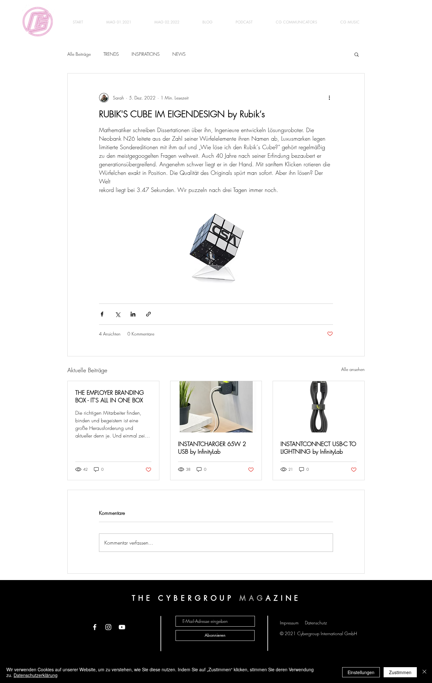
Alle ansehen (353, 369)
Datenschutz (316, 623)
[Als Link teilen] (148, 314)
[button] (357, 54)
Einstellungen (361, 672)
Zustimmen (400, 672)
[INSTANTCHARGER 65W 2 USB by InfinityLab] (216, 406)
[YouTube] (122, 627)
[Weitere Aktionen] (329, 97)
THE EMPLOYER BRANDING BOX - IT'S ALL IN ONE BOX (109, 396)
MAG (252, 598)
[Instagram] (108, 627)
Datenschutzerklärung (36, 675)
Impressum (289, 623)
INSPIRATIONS (146, 54)
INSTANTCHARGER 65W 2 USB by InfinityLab (212, 447)
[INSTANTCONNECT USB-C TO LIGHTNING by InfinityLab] (318, 406)
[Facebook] (95, 627)
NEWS (179, 54)
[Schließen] (424, 672)
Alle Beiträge (79, 54)
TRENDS (111, 54)
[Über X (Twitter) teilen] (117, 314)
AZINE (283, 598)
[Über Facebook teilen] (102, 314)
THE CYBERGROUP (186, 598)
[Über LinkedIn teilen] (133, 314)
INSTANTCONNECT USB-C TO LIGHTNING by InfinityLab (318, 447)
